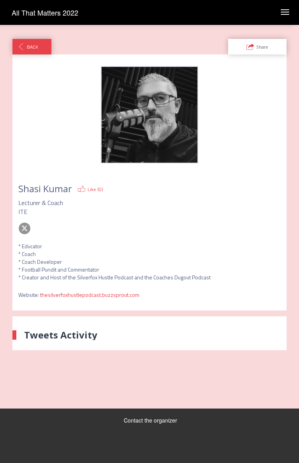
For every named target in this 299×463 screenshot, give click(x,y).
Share (262, 47)
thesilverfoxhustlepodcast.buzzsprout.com (89, 295)
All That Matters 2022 (45, 12)
